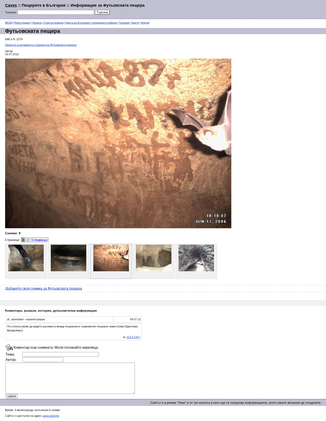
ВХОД (8, 22)
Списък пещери (54, 22)
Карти (135, 22)
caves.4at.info (50, 415)
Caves (11, 5)
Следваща (39, 240)
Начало (37, 22)
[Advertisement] (267, 9)
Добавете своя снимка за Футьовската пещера (43, 288)
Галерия (124, 22)
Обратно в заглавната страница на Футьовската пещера (41, 45)
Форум (145, 22)
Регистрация (22, 22)
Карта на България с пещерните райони (91, 22)
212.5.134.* (134, 337)
